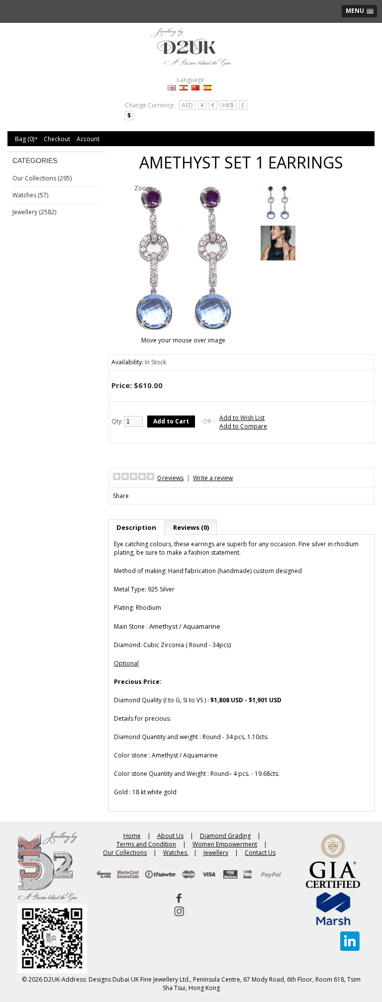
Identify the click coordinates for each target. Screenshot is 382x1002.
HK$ (228, 105)
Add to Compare (243, 426)
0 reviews (170, 478)
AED (187, 105)
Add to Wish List (242, 418)
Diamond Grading (225, 836)
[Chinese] (195, 87)
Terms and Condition (146, 844)
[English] (172, 87)
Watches (176, 852)
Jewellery (215, 852)
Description (136, 527)
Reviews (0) (191, 527)
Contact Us (260, 852)
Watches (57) (30, 195)
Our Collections (125, 852)
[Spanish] (207, 87)
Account (88, 139)
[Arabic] (184, 87)
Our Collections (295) (42, 178)
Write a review (213, 478)
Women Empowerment (224, 844)
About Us (170, 836)
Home (132, 836)
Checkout (57, 139)
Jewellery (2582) (34, 212)
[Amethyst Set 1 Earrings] (277, 203)
